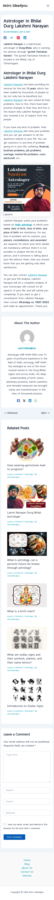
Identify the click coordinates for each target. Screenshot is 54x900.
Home (27, 860)
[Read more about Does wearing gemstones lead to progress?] (27, 449)
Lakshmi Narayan (13, 84)
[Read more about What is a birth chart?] (27, 595)
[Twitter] (11, 37)
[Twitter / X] (24, 400)
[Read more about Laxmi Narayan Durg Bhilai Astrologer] (27, 496)
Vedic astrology (23, 224)
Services (27, 876)
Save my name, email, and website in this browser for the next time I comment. (26, 826)
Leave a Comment (15, 474)
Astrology (29, 474)
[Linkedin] (24, 37)
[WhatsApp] (35, 400)
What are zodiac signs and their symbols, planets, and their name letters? (24, 658)
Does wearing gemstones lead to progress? (26, 467)
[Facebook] (5, 37)
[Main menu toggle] (48, 5)
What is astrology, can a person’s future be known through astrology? (23, 564)
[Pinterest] (18, 37)
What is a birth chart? (21, 611)
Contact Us (27, 872)
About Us (27, 868)
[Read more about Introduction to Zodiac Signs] (27, 690)
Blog (27, 864)
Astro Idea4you (15, 5)
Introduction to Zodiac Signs (25, 706)
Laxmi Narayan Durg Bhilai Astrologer (24, 514)
